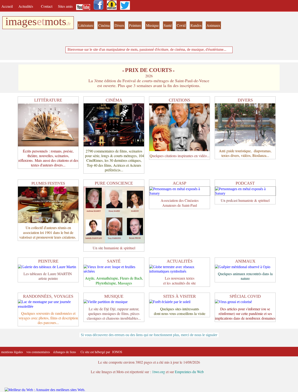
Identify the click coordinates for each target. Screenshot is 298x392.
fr (69, 23)
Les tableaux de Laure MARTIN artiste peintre (48, 276)
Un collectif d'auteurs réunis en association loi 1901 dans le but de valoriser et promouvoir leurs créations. (48, 232)
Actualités (27, 6)
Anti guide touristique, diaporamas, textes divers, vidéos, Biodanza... (245, 153)
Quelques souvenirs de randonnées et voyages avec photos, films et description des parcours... (48, 318)
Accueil (8, 6)
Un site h (99, 247)
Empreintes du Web (189, 371)
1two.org (158, 371)
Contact (47, 6)
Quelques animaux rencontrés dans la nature (245, 276)
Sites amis (65, 6)
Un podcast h (230, 200)
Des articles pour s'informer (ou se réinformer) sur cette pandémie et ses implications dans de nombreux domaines (245, 313)
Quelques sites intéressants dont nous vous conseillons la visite (179, 311)
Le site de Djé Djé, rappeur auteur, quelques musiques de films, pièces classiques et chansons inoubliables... (114, 313)
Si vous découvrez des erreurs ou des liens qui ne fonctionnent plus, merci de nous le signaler (149, 335)
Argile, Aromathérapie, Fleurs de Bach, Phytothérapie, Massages (114, 280)
